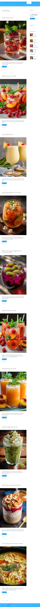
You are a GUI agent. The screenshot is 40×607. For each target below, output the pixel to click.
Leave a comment (5, 69)
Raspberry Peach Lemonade (9, 76)
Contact (37, 2)
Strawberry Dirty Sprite (8, 17)
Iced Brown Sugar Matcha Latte (10, 427)
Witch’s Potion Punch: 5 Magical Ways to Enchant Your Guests (12, 251)
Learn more (32, 18)
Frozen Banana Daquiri (7, 134)
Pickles (12, 2)
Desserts (16, 2)
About (33, 2)
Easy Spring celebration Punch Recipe (11, 192)
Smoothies (29, 2)
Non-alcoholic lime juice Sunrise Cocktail (12, 543)
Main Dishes (24, 2)
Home (3, 2)
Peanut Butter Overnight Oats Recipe (11, 485)
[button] (21, 5)
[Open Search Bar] (19, 5)
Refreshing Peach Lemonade (9, 368)
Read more (4, 66)
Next (7, 600)
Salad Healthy (7, 2)
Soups (20, 2)
